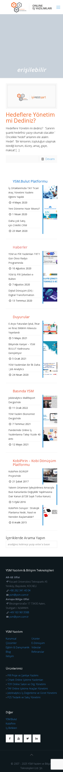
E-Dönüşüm (38, 643)
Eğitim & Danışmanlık (17, 647)
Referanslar (37, 651)
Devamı (50, 159)
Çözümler (11, 643)
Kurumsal (11, 638)
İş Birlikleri (11, 728)
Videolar (36, 647)
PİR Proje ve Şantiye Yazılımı (23, 675)
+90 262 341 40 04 (19, 590)
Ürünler (35, 638)
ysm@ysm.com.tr (19, 594)
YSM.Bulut (11, 719)
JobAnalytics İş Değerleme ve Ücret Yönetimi (32, 693)
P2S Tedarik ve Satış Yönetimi (24, 697)
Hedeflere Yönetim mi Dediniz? (30, 117)
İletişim (10, 656)
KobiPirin (11, 723)
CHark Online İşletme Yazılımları (25, 679)
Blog (8, 651)
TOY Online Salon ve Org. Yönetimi (27, 684)
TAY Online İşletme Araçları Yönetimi (28, 688)
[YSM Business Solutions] (31, 7)
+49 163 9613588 (19, 612)
